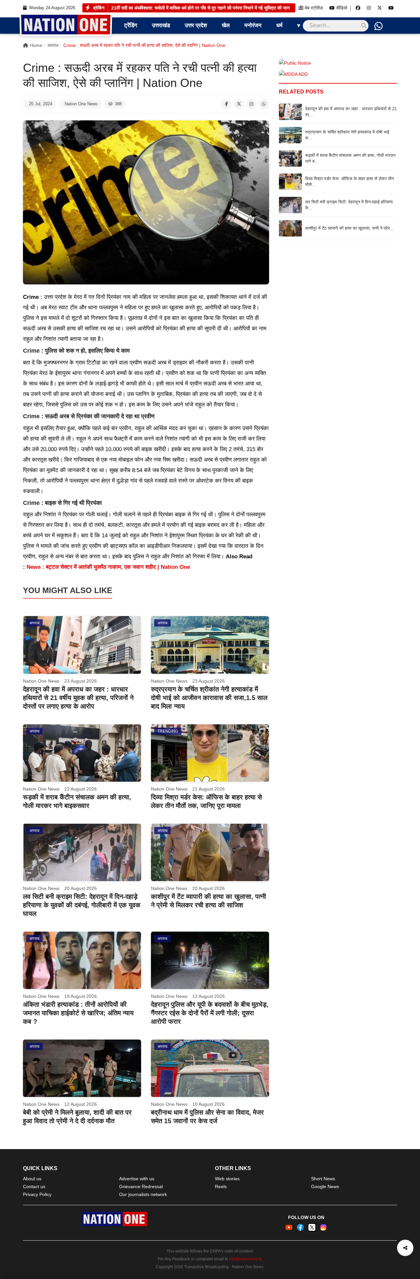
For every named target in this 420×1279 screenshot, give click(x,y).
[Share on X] (239, 104)
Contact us (34, 1186)
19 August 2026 (80, 996)
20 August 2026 (80, 888)
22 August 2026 (80, 789)
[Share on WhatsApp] (264, 104)
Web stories (227, 1178)
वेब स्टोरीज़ (314, 8)
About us (32, 1178)
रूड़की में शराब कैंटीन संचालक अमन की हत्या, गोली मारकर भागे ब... (350, 158)
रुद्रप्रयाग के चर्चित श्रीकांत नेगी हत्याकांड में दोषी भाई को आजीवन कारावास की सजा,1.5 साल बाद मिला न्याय (200, 7)
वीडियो (341, 8)
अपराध (52, 45)
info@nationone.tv (245, 1259)
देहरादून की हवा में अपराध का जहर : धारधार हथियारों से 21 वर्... (351, 111)
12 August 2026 (80, 1104)
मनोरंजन (253, 25)
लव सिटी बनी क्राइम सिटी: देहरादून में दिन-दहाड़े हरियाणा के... (349, 204)
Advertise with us (136, 1178)
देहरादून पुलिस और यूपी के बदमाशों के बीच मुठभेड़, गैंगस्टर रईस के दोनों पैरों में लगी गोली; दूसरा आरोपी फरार (209, 1013)
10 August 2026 (208, 1104)
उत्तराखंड (161, 25)
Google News (325, 1186)
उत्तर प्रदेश (196, 25)
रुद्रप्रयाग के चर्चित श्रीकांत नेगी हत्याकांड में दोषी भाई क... (347, 135)
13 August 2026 (208, 996)
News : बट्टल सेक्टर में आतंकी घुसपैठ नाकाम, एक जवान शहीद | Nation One (108, 567)
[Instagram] (369, 8)
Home (36, 45)
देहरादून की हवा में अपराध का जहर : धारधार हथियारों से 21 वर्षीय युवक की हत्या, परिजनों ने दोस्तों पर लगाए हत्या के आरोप (78, 698)
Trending (168, 731)
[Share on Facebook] (226, 104)
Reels (221, 1186)
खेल (226, 25)
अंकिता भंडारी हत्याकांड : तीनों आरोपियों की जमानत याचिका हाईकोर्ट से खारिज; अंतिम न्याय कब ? (78, 1013)
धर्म (279, 25)
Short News (323, 1178)
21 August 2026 (208, 789)
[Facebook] (358, 8)
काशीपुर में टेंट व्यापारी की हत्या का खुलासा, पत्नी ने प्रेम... (349, 228)
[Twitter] (379, 8)
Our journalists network (143, 1194)
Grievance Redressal (141, 1186)
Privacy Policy (37, 1194)
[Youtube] (391, 8)
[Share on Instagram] (251, 104)
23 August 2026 (80, 681)
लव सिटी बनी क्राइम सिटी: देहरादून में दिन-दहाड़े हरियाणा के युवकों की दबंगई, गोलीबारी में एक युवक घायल (81, 905)
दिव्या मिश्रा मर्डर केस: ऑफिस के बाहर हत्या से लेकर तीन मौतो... (349, 181)
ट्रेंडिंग (130, 25)
